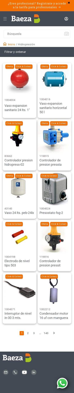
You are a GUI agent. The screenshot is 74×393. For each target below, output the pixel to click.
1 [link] (22, 333)
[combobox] (37, 34)
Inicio (11, 44)
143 (46, 333)
